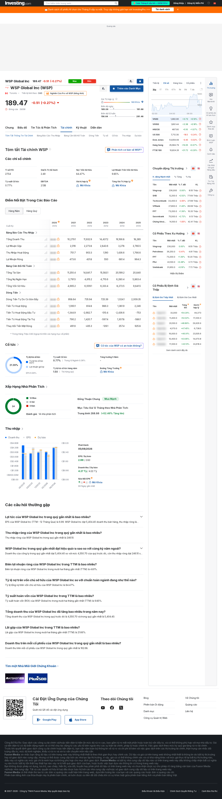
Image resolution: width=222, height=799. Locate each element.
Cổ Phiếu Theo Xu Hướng (168, 233)
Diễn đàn (96, 127)
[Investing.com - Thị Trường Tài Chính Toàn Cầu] (18, 3)
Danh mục (149, 711)
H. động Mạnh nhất (161, 177)
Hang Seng (158, 145)
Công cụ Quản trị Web (155, 718)
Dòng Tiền (94, 135)
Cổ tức (115, 135)
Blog (146, 698)
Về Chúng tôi (192, 698)
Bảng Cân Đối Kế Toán (74, 135)
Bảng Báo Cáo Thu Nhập (48, 135)
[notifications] (209, 3)
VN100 (156, 124)
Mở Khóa (135, 102)
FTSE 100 (157, 150)
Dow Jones (158, 139)
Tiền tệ (156, 83)
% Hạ (188, 177)
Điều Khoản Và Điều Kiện (153, 791)
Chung (9, 127)
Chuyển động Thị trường (168, 168)
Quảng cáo (191, 704)
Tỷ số (105, 135)
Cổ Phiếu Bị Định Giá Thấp (165, 287)
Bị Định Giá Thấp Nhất (163, 297)
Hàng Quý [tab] (31, 211)
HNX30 (156, 129)
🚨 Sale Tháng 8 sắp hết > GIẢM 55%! (150, 3)
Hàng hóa (177, 83)
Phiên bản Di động (153, 704)
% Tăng (178, 177)
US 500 (156, 134)
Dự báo (138, 135)
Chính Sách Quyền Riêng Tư (183, 791)
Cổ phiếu (190, 83)
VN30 (155, 119)
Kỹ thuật (81, 127)
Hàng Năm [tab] (14, 211)
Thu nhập (126, 135)
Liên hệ (189, 711)
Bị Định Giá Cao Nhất (186, 297)
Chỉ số (166, 83)
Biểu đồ (22, 127)
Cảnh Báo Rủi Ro (209, 791)
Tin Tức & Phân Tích (44, 127)
